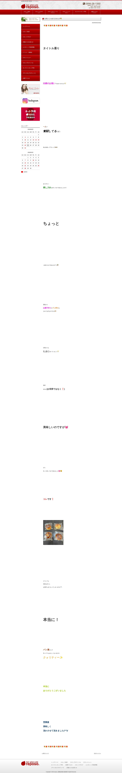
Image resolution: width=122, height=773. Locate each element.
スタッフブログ (27, 36)
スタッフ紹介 (26, 31)
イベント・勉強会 (27, 52)
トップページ (26, 26)
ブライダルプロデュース (29, 73)
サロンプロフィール (28, 62)
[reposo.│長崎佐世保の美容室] (30, 8)
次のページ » (97, 753)
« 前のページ (45, 753)
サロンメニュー (27, 57)
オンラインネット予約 (28, 68)
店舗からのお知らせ (28, 42)
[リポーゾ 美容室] (30, 101)
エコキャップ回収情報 (28, 47)
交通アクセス (26, 78)
